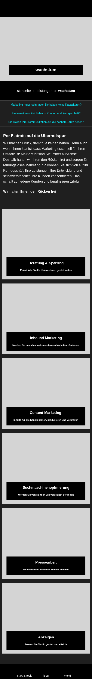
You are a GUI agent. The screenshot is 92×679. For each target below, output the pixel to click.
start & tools (24, 675)
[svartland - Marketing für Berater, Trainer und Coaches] (46, 8)
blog (46, 675)
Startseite (24, 91)
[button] (67, 671)
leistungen (44, 91)
